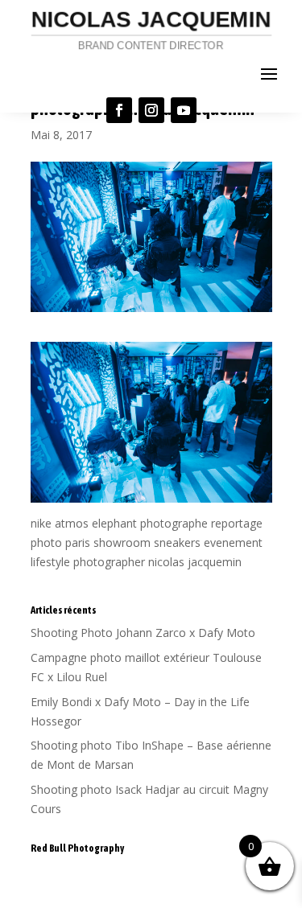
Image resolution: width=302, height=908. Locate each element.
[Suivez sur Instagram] (151, 110)
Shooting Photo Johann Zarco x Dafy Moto (143, 632)
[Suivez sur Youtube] (184, 110)
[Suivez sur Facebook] (119, 110)
